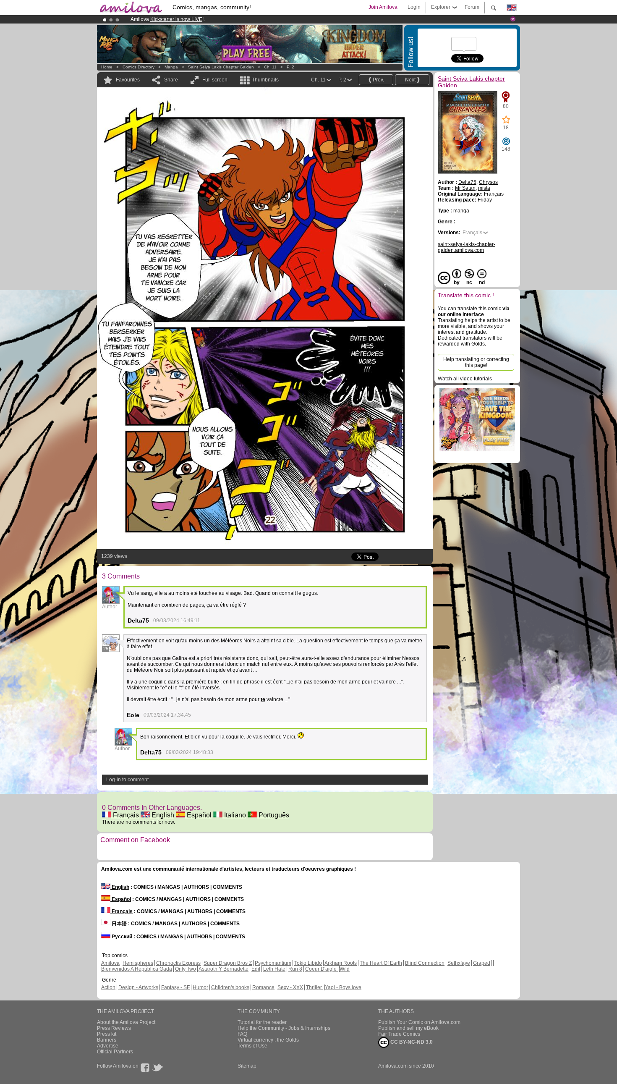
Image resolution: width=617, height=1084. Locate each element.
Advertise (107, 1046)
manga (171, 67)
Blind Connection (424, 963)
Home (106, 67)
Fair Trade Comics (399, 1034)
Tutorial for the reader (262, 1022)
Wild (345, 969)
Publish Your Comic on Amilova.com (419, 1022)
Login (414, 7)
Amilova (110, 963)
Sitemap (247, 1066)
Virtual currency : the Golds (268, 1040)
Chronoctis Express (178, 963)
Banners (106, 1040)
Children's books (230, 987)
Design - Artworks (138, 987)
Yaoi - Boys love (343, 987)
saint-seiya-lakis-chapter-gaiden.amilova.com (466, 247)
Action (108, 987)
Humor (200, 987)
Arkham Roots (340, 963)
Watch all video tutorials (465, 379)
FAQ (242, 1034)
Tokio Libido (308, 963)
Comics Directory (138, 67)
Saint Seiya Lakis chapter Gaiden (221, 67)
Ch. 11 (270, 67)
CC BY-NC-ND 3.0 (411, 1042)
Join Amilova (383, 7)
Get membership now (270, 19)
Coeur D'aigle (321, 969)
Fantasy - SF (175, 987)
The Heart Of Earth (381, 963)
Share (171, 80)
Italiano (234, 815)
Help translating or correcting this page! (476, 362)
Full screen (214, 80)
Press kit (106, 1034)
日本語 (118, 924)
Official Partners (115, 1052)
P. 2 (290, 67)
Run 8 (295, 969)
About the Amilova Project (126, 1022)
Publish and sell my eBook (408, 1028)
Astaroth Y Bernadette (223, 969)
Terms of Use (252, 1046)
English (162, 815)
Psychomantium (273, 963)
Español (198, 815)
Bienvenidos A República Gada (136, 969)
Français (125, 815)
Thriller (314, 987)
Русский (121, 937)
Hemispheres (138, 963)
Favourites (128, 80)
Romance (263, 987)
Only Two (185, 969)
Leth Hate (274, 969)
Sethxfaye (458, 963)
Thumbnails (265, 80)
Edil (255, 969)
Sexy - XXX (290, 987)
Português (273, 815)
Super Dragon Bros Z (228, 963)
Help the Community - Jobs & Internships (284, 1028)
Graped (481, 963)
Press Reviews (114, 1028)
